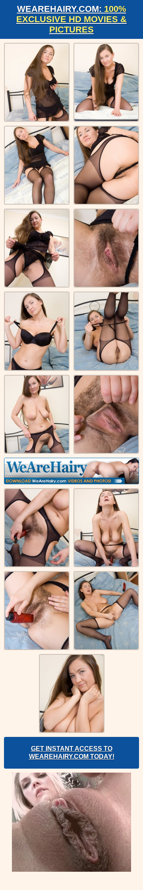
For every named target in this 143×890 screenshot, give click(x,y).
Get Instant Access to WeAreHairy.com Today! (71, 752)
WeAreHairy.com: (71, 19)
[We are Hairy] (71, 471)
